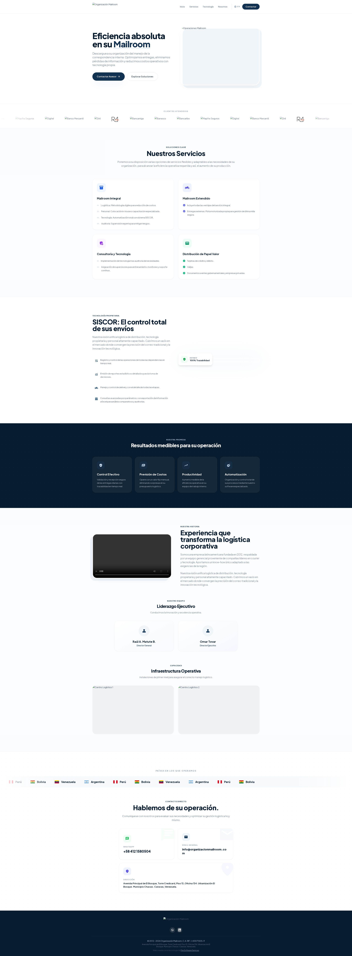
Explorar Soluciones (142, 76)
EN (237, 6)
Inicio (182, 6)
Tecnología (208, 6)
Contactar (251, 6)
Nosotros (222, 6)
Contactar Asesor (108, 76)
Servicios (193, 6)
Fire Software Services (190, 950)
